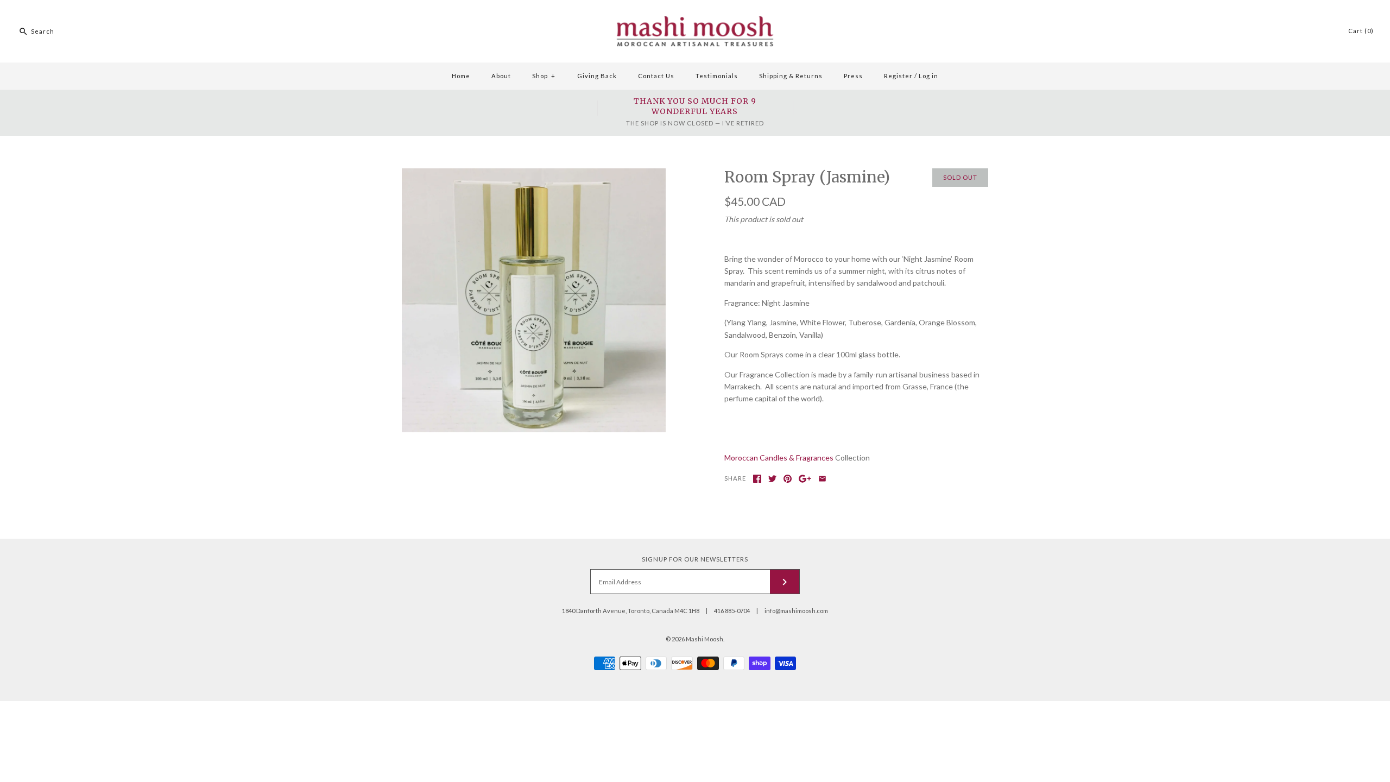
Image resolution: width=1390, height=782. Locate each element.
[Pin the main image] (788, 479)
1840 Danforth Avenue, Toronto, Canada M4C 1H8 (630, 610)
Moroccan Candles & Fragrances (778, 457)
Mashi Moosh (704, 638)
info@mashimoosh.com (796, 610)
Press (853, 75)
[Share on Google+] (805, 479)
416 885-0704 (732, 610)
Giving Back (597, 75)
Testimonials (717, 75)
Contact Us (656, 75)
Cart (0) (1361, 30)
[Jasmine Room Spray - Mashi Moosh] (534, 174)
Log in (928, 75)
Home (461, 75)
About (501, 75)
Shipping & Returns (791, 75)
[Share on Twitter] (772, 479)
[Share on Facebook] (757, 479)
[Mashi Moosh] (695, 5)
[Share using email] (822, 479)
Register (898, 75)
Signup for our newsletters (695, 559)
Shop (543, 75)
